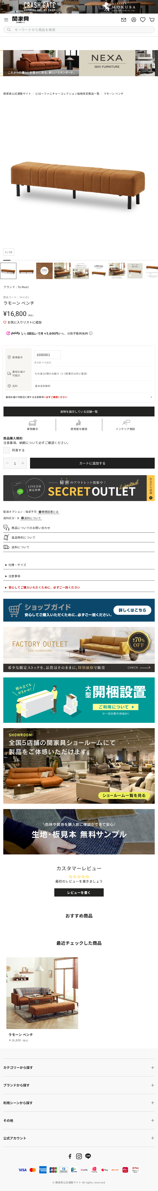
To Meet (23, 287)
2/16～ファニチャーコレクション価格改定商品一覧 (67, 93)
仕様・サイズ (17, 565)
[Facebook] (70, 1156)
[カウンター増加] (23, 463)
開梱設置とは (50, 512)
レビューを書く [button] (79, 892)
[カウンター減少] (7, 463)
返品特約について (23, 537)
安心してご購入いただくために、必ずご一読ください (44, 587)
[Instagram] (79, 1156)
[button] (79, 29)
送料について (32, 518)
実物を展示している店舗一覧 (79, 411)
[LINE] (88, 1156)
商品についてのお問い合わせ (31, 528)
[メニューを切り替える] (6, 20)
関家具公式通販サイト (17, 93)
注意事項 (14, 576)
